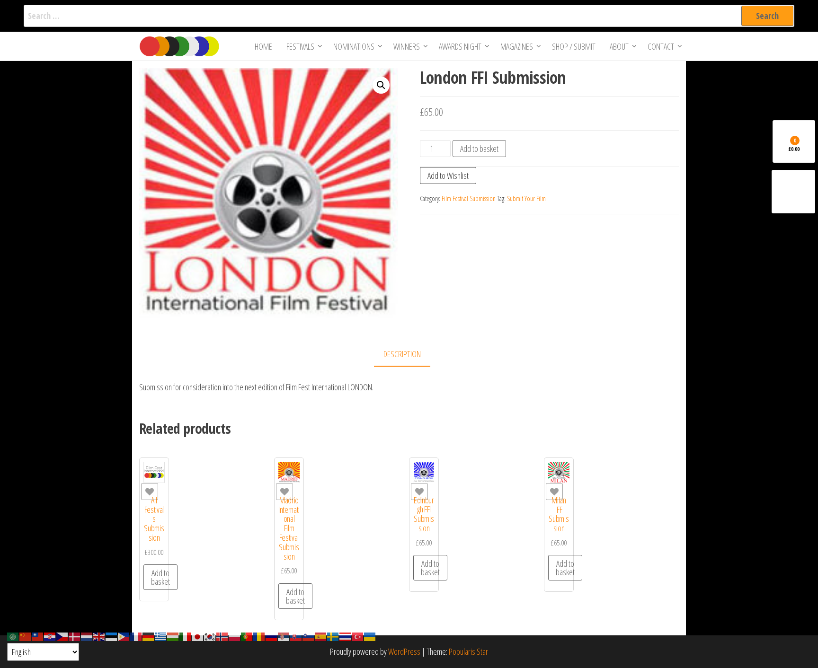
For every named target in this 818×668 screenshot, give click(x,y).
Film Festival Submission (469, 198)
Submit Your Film (526, 198)
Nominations (353, 46)
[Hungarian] (173, 636)
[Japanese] (198, 636)
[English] (99, 636)
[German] (148, 636)
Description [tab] (402, 354)
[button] (381, 85)
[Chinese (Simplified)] (25, 636)
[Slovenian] (308, 636)
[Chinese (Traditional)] (38, 636)
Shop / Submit (574, 46)
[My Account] (793, 191)
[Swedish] (333, 636)
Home (263, 46)
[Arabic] (13, 636)
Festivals (300, 46)
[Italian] (185, 636)
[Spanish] (321, 636)
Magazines (516, 46)
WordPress (404, 651)
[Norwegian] (222, 636)
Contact (661, 46)
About (619, 46)
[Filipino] (124, 636)
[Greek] (161, 636)
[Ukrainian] (370, 636)
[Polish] (235, 636)
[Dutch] (87, 636)
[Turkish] (358, 636)
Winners (406, 46)
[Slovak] (296, 636)
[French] (136, 636)
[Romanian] (259, 636)
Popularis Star (468, 651)
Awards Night (460, 46)
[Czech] (62, 636)
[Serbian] (284, 636)
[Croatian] (50, 636)
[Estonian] (112, 636)
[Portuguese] (247, 636)
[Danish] (75, 636)
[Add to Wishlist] (149, 491)
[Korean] (210, 636)
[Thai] (345, 636)
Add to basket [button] (160, 577)
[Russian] (272, 636)
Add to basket (479, 148)
